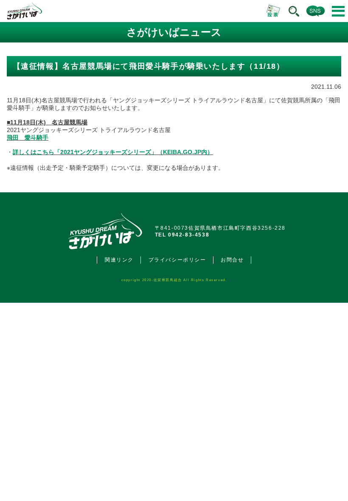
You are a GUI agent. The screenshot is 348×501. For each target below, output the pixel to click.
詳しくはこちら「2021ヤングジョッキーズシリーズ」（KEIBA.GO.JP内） (113, 152)
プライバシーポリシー (177, 260)
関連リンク (119, 260)
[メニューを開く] (338, 11)
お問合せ (232, 260)
